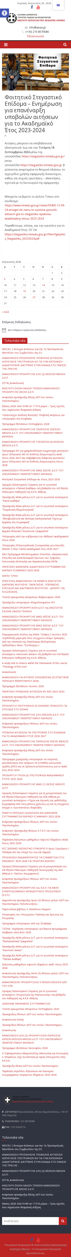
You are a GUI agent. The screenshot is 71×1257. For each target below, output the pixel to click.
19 (24, 291)
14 (43, 285)
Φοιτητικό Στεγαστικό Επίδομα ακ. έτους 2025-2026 (31, 479)
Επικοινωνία (35, 36)
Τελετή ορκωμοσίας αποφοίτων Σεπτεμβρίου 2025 (30, 1009)
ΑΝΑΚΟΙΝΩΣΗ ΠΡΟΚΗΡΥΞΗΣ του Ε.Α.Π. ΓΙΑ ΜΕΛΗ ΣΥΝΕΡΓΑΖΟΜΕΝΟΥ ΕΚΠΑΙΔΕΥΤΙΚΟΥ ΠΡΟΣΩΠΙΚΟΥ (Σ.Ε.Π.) (31, 891)
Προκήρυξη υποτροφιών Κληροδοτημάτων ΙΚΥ (28, 602)
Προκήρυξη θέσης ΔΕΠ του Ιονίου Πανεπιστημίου (30, 1065)
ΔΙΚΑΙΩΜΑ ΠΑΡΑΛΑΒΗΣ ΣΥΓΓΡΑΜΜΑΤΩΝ (26, 1003)
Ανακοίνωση (9, 672)
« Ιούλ (5, 311)
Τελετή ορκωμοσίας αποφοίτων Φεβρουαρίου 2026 (31, 597)
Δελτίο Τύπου (10, 575)
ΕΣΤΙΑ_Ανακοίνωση (13, 383)
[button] (4, 13)
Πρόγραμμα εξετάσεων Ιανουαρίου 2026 (25, 1048)
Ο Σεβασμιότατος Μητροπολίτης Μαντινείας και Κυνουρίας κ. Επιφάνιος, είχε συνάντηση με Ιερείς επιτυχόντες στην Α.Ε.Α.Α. (35, 1057)
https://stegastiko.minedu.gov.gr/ (43, 156)
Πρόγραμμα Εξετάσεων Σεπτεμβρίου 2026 (25, 424)
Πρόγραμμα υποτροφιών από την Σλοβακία (26, 923)
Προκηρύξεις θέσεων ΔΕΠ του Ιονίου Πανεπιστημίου (32, 1014)
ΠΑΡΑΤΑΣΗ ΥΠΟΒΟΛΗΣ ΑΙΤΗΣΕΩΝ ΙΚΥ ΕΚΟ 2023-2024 (33, 691)
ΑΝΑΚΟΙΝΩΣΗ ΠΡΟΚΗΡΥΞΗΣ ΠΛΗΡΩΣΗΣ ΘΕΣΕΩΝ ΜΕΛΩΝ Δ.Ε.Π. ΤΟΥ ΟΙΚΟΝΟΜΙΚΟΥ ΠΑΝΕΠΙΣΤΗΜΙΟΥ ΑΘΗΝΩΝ (32, 433)
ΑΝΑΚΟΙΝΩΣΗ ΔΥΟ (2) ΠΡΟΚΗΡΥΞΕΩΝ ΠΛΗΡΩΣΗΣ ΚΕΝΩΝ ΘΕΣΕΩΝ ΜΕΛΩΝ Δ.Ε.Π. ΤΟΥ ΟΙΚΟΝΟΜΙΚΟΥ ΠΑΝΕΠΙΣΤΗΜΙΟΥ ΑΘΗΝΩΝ (32, 1039)
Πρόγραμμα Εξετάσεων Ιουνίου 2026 (23, 686)
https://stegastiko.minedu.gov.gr (41, 165)
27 (34, 297)
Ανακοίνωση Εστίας (13, 1019)
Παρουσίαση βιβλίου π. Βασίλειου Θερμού (26, 909)
